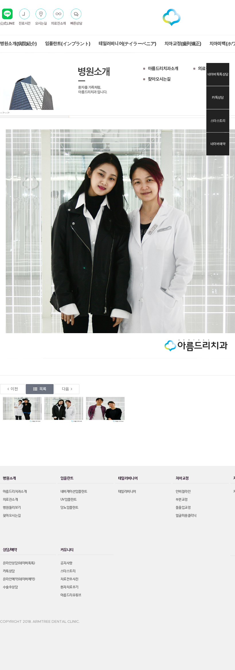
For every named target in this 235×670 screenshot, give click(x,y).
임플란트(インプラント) (67, 43)
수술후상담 (10, 587)
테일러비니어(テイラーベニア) (127, 43)
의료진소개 (207, 68)
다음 (65, 389)
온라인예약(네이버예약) (19, 579)
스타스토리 (67, 571)
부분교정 (182, 500)
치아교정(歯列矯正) (182, 43)
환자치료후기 (69, 587)
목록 (42, 389)
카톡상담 (9, 571)
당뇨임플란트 (69, 508)
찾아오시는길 (159, 79)
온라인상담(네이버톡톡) (19, 563)
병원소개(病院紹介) (18, 43)
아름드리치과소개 (163, 68)
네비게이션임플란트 (73, 492)
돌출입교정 (183, 508)
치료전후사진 (69, 579)
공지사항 (66, 563)
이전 (14, 389)
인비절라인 (183, 492)
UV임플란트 (68, 500)
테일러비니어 (127, 492)
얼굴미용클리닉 (186, 516)
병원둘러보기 (12, 508)
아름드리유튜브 (70, 595)
